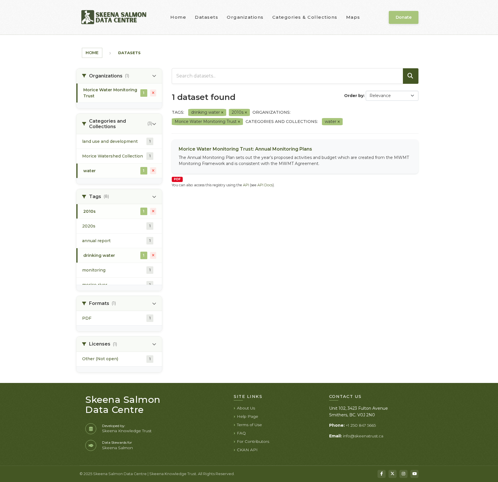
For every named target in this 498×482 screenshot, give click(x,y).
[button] (119, 76)
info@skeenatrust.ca (363, 436)
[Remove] (222, 113)
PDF (177, 179)
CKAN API (247, 449)
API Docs (265, 185)
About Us (246, 408)
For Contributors (253, 441)
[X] (392, 474)
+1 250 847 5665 (361, 425)
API (246, 185)
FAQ (241, 433)
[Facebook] (382, 474)
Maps (353, 17)
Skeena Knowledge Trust (127, 430)
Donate (404, 17)
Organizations (245, 17)
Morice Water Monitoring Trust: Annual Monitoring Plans (245, 149)
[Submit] (410, 76)
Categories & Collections (304, 17)
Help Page (247, 416)
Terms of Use (249, 424)
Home (178, 17)
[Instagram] (403, 474)
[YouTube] (414, 474)
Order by (353, 95)
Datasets (206, 17)
